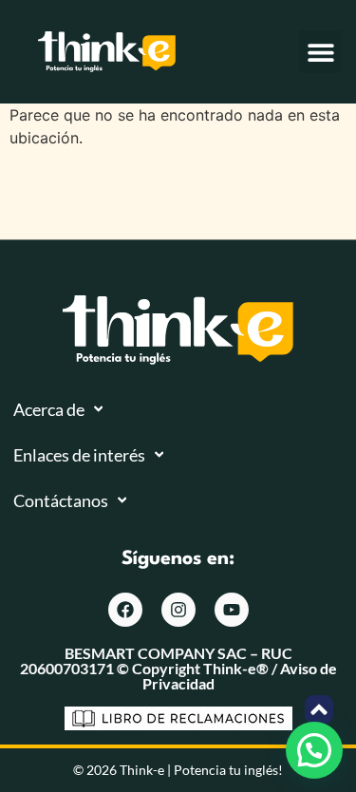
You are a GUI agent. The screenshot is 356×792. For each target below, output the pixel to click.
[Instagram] (178, 610)
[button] (320, 51)
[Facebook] (125, 610)
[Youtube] (232, 610)
